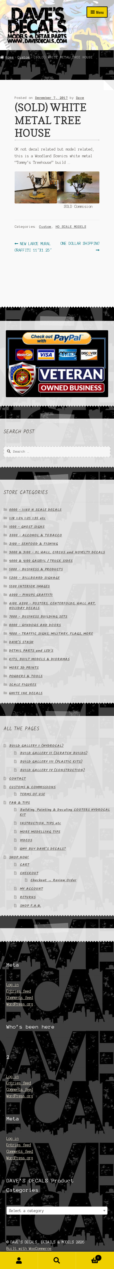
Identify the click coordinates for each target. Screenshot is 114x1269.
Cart (87, 1256)
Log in (12, 985)
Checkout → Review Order (53, 880)
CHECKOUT (29, 873)
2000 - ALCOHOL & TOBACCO (35, 535)
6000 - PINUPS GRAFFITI (31, 595)
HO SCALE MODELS (71, 226)
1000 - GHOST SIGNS (26, 527)
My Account (19, 1260)
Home (10, 57)
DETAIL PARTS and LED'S (31, 650)
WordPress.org (19, 1004)
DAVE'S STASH (21, 642)
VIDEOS (26, 840)
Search (57, 1260)
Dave (80, 98)
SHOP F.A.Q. (30, 906)
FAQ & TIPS (19, 802)
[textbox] (57, 1211)
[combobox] (57, 1210)
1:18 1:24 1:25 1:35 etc (27, 518)
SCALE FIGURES (22, 684)
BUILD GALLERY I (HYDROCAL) (36, 746)
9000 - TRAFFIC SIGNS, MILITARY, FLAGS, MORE (51, 633)
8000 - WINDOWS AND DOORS (35, 625)
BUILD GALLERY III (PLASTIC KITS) (51, 761)
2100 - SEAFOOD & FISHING (33, 544)
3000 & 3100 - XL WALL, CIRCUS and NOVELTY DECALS (57, 552)
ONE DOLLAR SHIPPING (79, 246)
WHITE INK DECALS (25, 693)
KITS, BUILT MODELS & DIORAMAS (39, 659)
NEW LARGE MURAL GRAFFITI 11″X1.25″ (33, 246)
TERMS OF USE (32, 794)
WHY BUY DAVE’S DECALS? (43, 849)
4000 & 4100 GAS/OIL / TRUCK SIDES (40, 561)
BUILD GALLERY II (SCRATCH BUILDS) (53, 753)
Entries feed (18, 991)
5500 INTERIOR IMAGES (29, 586)
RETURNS (28, 897)
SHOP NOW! (19, 857)
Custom (24, 57)
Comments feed (19, 998)
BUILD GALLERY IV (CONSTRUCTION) (52, 770)
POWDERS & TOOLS (25, 676)
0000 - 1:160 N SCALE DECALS (35, 510)
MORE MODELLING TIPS (40, 832)
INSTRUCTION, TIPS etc (40, 823)
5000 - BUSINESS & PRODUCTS (36, 569)
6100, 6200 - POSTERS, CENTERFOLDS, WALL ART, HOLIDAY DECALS (52, 606)
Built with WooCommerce (28, 1249)
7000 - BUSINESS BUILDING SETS (38, 616)
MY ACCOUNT (31, 888)
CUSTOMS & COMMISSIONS (32, 787)
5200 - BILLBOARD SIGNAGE (34, 578)
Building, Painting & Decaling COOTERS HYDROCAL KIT (65, 812)
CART (24, 864)
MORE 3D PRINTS (24, 667)
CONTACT (17, 778)
